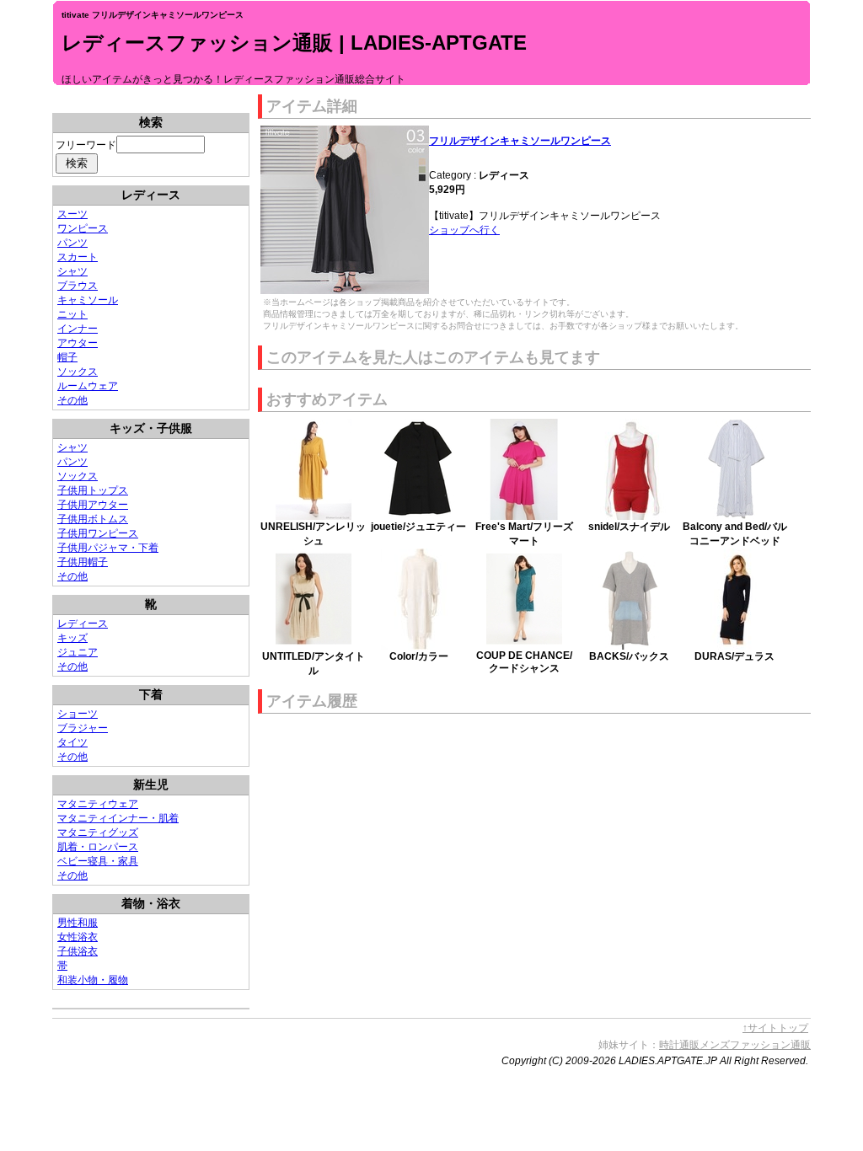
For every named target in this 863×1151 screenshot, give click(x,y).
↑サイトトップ (775, 1028)
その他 (72, 400)
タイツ (72, 742)
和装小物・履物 (92, 980)
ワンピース (82, 228)
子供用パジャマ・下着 (107, 548)
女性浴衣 (77, 937)
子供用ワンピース (97, 533)
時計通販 (679, 1045)
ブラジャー (82, 728)
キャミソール (87, 300)
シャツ (72, 271)
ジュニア (77, 652)
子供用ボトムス (92, 519)
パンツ (72, 243)
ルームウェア (87, 386)
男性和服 (77, 923)
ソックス (77, 371)
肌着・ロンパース (97, 847)
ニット (72, 314)
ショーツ (77, 714)
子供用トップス (92, 490)
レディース (82, 623)
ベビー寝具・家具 (97, 861)
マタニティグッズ (97, 832)
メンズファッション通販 (755, 1045)
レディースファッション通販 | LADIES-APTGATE (294, 42)
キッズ (72, 638)
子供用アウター (92, 505)
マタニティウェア (97, 804)
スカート (77, 257)
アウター (77, 343)
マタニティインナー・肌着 (118, 818)
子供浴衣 (77, 951)
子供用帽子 (82, 562)
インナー (77, 329)
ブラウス (77, 286)
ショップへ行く (464, 230)
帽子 (67, 357)
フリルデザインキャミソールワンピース (520, 141)
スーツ (72, 214)
